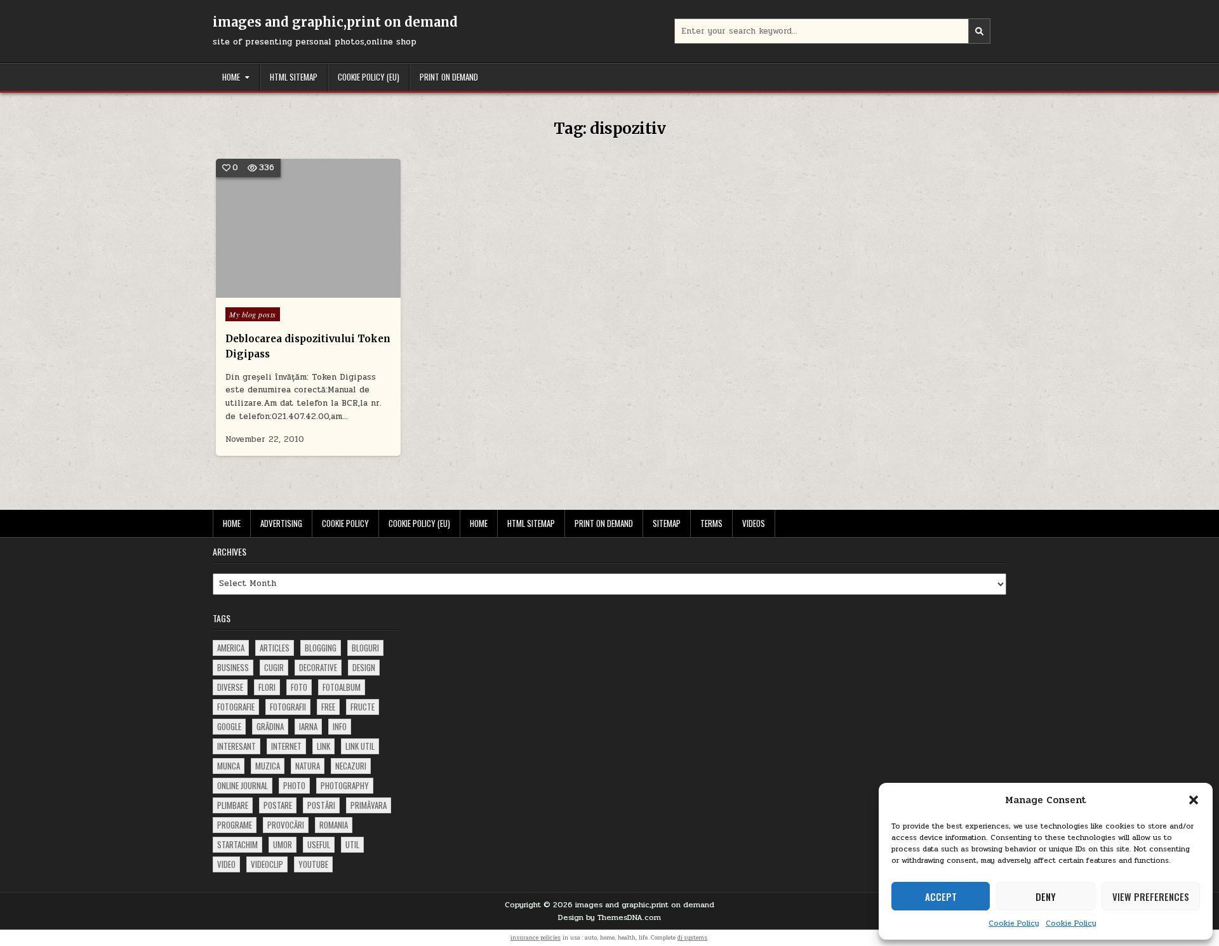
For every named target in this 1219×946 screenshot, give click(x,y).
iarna (308, 726)
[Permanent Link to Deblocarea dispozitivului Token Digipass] (308, 228)
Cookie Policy (1014, 923)
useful (318, 844)
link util (360, 746)
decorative (318, 667)
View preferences (1150, 896)
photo (294, 785)
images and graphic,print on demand (335, 22)
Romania (333, 824)
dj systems (692, 937)
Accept (941, 896)
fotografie (236, 706)
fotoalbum (342, 687)
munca (228, 765)
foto (299, 687)
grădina (270, 726)
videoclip (267, 864)
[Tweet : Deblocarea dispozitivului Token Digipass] (289, 291)
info (340, 726)
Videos (753, 523)
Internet (286, 746)
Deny (1046, 896)
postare (277, 805)
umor (282, 844)
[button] (1193, 800)
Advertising (281, 523)
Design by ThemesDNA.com (609, 917)
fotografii (288, 706)
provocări (285, 824)
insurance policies (535, 937)
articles (275, 647)
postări (321, 805)
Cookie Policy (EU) (368, 76)
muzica (267, 765)
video (226, 864)
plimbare (232, 805)
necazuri (350, 765)
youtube (313, 864)
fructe (362, 706)
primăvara (368, 805)
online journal (242, 785)
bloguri (365, 647)
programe (234, 824)
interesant (236, 746)
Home (231, 76)
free (328, 706)
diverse (230, 687)
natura (307, 765)
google (229, 726)
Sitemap (667, 523)
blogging (320, 647)
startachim (237, 844)
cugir (274, 667)
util (352, 844)
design (363, 667)
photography (345, 785)
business (233, 667)
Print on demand (449, 76)
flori (267, 687)
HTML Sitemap (293, 76)
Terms (711, 523)
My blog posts (252, 314)
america (230, 647)
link (323, 746)
